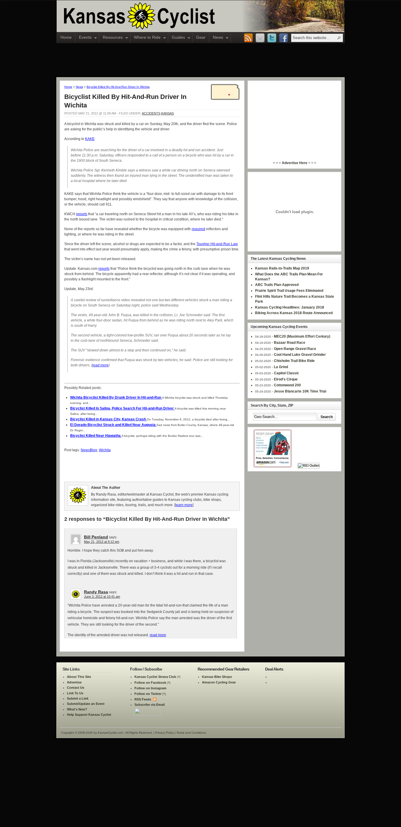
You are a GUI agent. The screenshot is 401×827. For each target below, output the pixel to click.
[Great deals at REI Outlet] (308, 466)
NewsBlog (89, 450)
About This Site (79, 676)
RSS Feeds (142, 699)
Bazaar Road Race (289, 343)
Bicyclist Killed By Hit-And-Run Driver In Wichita (118, 86)
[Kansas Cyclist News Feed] (154, 699)
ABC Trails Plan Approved (277, 285)
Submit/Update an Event (86, 703)
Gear (200, 37)
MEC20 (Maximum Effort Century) (302, 336)
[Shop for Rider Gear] (272, 466)
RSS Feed (248, 38)
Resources (111, 38)
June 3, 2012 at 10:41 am (102, 596)
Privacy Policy (164, 732)
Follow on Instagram (150, 688)
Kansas (167, 113)
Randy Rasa (96, 591)
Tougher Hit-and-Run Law (217, 244)
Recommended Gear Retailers (223, 669)
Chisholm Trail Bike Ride (294, 361)
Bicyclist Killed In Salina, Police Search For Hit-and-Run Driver (122, 408)
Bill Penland (96, 537)
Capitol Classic (286, 373)
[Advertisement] (200, 60)
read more (100, 365)
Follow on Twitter (147, 693)
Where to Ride (145, 38)
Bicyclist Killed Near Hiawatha (96, 436)
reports (81, 214)
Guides (176, 38)
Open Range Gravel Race (295, 349)
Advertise (74, 682)
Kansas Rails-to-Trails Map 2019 (282, 268)
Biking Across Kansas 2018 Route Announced (294, 313)
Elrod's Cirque (286, 379)
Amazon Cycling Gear (219, 682)
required (198, 229)
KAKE (90, 139)
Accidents (151, 113)
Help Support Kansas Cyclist (89, 714)
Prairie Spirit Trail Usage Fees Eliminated (289, 291)
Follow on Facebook (150, 682)
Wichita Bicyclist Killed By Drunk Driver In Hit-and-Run (116, 397)
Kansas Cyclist (164, 16)
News (216, 38)
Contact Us (75, 687)
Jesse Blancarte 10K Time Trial (300, 391)
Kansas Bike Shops (217, 676)
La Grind (281, 367)
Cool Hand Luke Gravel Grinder (300, 355)
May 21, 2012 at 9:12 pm (101, 541)
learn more (184, 505)
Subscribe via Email (149, 704)
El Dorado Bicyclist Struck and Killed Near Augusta (113, 425)
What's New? (77, 709)
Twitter (272, 38)
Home (66, 37)
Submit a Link (77, 698)
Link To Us (75, 693)
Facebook (283, 38)
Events (83, 38)
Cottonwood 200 (287, 385)
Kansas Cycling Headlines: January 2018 (289, 307)
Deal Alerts (274, 669)
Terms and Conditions (191, 732)
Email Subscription (260, 38)
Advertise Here (294, 163)
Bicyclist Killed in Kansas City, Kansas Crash (108, 419)
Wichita (105, 450)
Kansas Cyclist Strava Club (155, 676)
